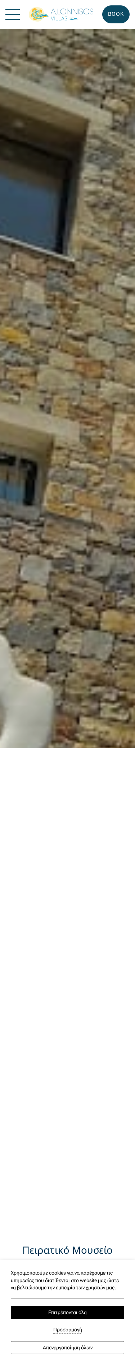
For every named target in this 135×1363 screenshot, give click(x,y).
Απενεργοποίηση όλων (68, 1347)
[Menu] (12, 14)
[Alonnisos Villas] (61, 14)
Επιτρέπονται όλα (67, 1312)
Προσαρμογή (67, 1329)
